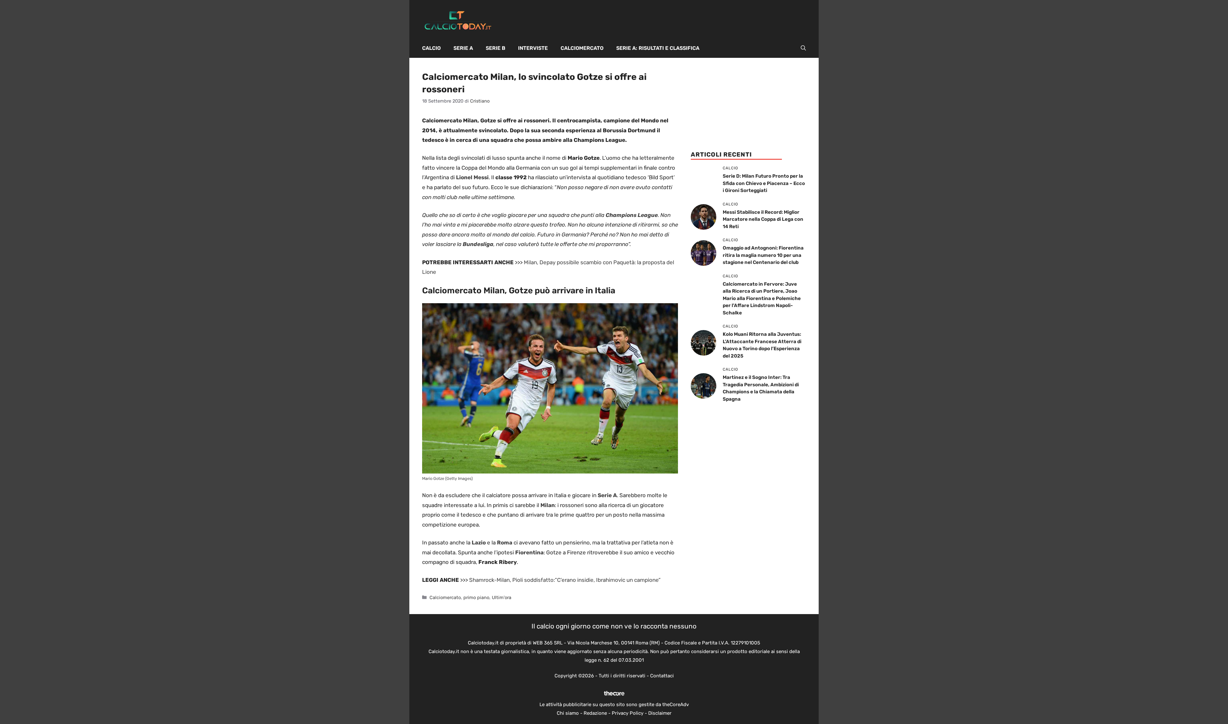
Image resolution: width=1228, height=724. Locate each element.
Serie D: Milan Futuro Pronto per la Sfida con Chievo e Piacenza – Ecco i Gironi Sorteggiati (764, 183)
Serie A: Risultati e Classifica (657, 48)
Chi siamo (568, 713)
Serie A (463, 48)
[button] (803, 48)
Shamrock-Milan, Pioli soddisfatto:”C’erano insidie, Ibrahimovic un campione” (565, 580)
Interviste (533, 48)
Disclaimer (660, 713)
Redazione (595, 713)
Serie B (495, 48)
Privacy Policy (627, 713)
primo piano (476, 597)
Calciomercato (582, 48)
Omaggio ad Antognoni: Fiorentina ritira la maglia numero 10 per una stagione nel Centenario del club (763, 255)
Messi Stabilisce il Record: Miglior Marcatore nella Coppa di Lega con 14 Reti (763, 219)
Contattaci (662, 676)
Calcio (431, 48)
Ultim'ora (501, 597)
